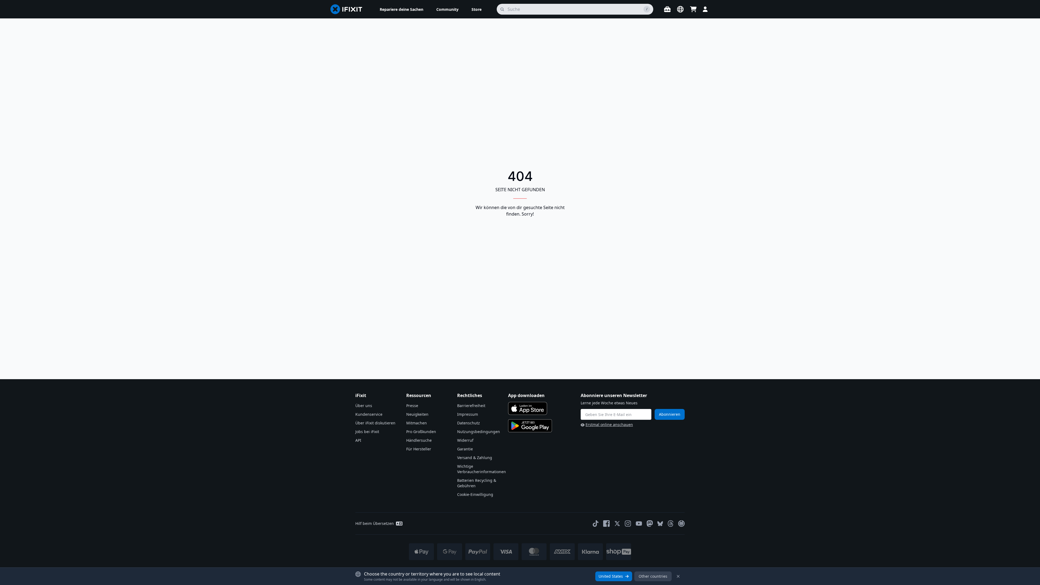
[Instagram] (628, 523)
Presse (412, 405)
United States (611, 576)
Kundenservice (368, 414)
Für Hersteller (418, 448)
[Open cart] (693, 9)
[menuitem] (401, 9)
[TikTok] (595, 523)
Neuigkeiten (417, 414)
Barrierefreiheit (471, 405)
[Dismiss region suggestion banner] (678, 576)
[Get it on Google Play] (530, 425)
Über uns (363, 405)
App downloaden (526, 395)
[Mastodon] (649, 523)
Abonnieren (669, 414)
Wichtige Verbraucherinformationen (481, 469)
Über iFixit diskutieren (375, 422)
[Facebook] (606, 523)
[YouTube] (639, 523)
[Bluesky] (660, 523)
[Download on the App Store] (527, 408)
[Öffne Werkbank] (667, 9)
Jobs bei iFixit (367, 431)
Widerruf (465, 440)
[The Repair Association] (681, 523)
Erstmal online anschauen (609, 424)
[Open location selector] (680, 9)
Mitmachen (416, 422)
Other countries (653, 576)
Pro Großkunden (421, 431)
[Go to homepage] (348, 9)
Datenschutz (468, 422)
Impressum (467, 414)
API (358, 440)
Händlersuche (419, 440)
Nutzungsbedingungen (478, 431)
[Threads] (670, 523)
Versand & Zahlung (474, 457)
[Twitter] (617, 523)
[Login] (705, 9)
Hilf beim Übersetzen (374, 523)
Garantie (465, 448)
